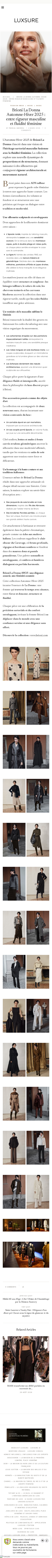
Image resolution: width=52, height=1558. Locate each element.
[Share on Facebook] (28, 1287)
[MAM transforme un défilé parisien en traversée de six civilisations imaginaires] (26, 1359)
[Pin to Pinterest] (34, 1287)
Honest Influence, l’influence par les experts (26, 1454)
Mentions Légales (17, 1451)
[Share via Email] (47, 1287)
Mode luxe (17, 1529)
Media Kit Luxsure (19, 1448)
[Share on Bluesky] (44, 1287)
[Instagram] (24, 27)
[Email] (35, 27)
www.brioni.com (39, 635)
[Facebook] (16, 27)
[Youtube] (32, 27)
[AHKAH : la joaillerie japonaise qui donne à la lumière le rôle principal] (26, 62)
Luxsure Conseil (35, 1451)
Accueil (6, 97)
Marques (43, 1535)
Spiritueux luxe (31, 1529)
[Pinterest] (28, 27)
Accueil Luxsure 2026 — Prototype (20, 1535)
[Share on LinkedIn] (36, 1287)
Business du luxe (26, 1532)
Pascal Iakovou (16, 128)
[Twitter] (20, 27)
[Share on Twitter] (31, 1287)
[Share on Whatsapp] (39, 1287)
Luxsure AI (35, 1448)
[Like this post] (25, 1287)
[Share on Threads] (41, 1287)
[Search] (49, 7)
